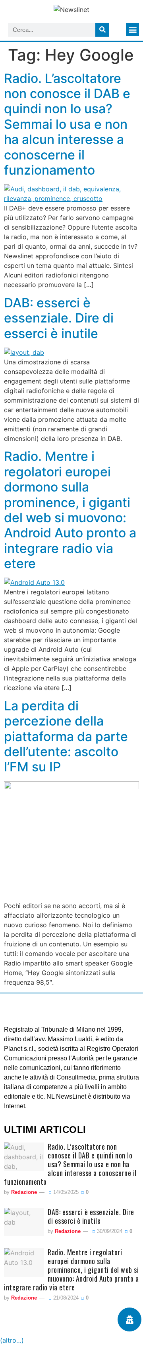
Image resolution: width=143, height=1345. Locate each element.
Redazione (24, 1192)
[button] (132, 29)
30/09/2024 (108, 1231)
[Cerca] (102, 30)
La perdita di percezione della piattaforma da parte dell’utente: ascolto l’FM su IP (66, 736)
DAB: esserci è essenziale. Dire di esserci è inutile (59, 318)
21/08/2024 (65, 1298)
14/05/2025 (65, 1192)
